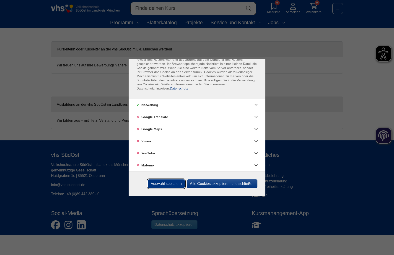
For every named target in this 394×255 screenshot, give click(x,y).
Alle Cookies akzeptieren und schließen (222, 184)
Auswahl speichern (166, 184)
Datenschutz (179, 88)
